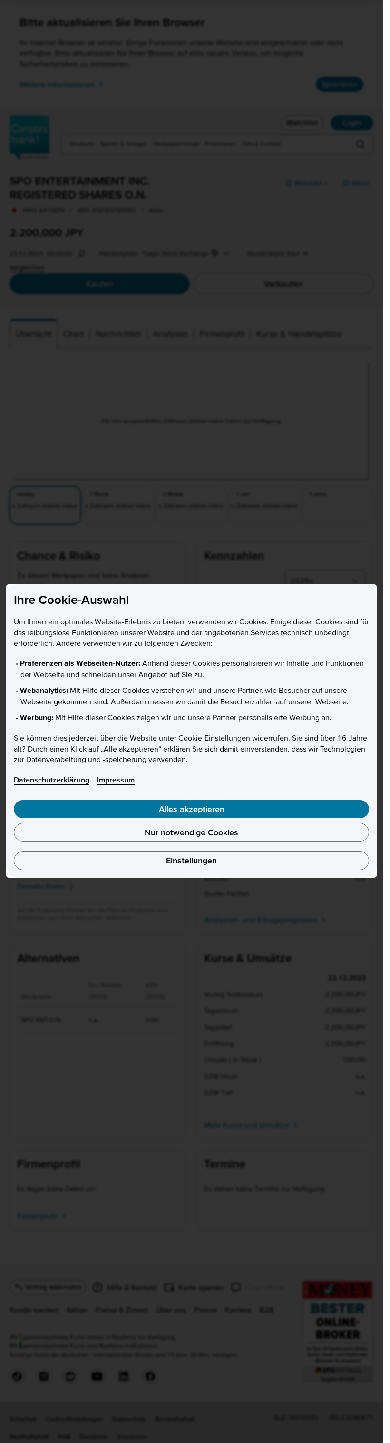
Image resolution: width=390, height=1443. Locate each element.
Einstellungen (191, 860)
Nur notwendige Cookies (191, 832)
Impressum (116, 779)
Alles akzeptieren (191, 809)
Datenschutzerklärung (51, 779)
